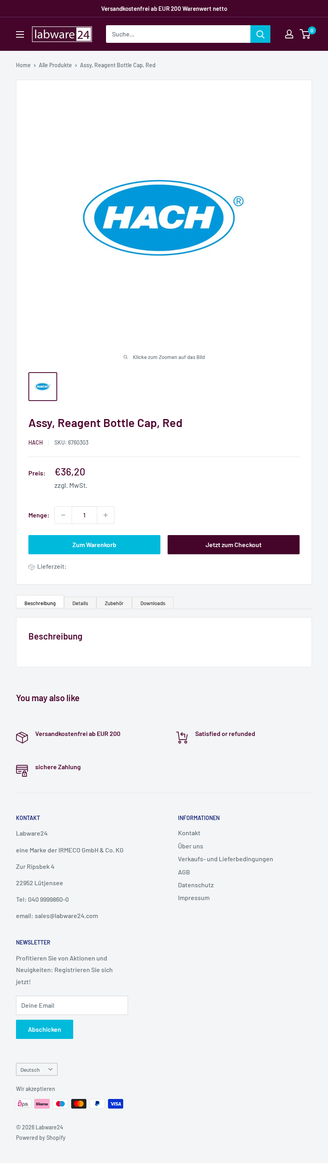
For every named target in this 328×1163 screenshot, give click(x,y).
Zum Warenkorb (94, 544)
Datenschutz (196, 884)
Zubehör (114, 603)
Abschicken (44, 1029)
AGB (184, 872)
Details (80, 603)
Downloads (152, 603)
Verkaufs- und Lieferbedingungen (225, 858)
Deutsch (30, 1069)
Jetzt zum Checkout (234, 544)
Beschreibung (40, 603)
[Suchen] (260, 34)
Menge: (39, 515)
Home (23, 65)
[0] (305, 34)
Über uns (190, 846)
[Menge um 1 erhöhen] (105, 515)
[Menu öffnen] (20, 34)
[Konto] (289, 34)
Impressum (194, 897)
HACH (35, 442)
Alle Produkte (55, 65)
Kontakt (189, 832)
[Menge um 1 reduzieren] (63, 515)
